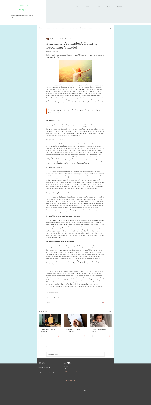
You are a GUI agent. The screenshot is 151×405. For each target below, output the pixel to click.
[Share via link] (58, 297)
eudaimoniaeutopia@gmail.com (47, 372)
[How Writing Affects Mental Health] (75, 320)
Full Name (67, 371)
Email (78, 371)
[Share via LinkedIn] (55, 297)
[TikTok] (43, 363)
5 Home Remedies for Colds (99, 330)
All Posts (41, 28)
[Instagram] (40, 363)
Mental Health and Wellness (78, 28)
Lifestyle (97, 28)
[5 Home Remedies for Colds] (101, 320)
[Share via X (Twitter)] (51, 297)
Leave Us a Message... (70, 380)
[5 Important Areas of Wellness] (50, 320)
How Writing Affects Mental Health (73, 330)
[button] (110, 28)
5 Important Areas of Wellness (48, 330)
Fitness (55, 28)
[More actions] (104, 39)
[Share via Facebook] (47, 297)
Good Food (63, 28)
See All (110, 311)
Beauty (48, 28)
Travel (90, 28)
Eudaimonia (21, 6)
